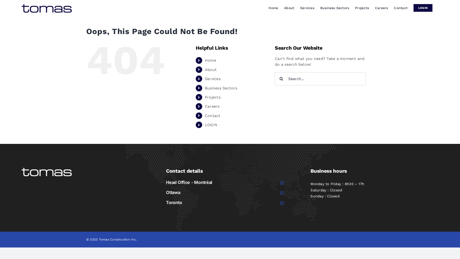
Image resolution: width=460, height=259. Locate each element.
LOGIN (211, 125)
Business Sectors (221, 88)
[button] (225, 182)
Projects (213, 97)
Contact (212, 115)
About (211, 69)
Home (210, 60)
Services (213, 79)
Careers (212, 106)
